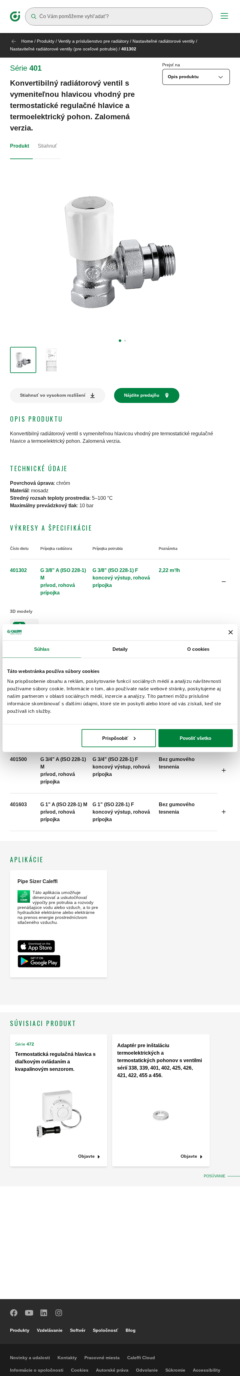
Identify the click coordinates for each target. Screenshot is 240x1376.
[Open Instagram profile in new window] (59, 1313)
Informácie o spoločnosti (36, 1370)
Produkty (45, 41)
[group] (23, 360)
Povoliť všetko (195, 737)
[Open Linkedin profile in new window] (44, 1313)
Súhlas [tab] (41, 649)
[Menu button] (224, 17)
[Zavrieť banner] (230, 632)
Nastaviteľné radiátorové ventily (163, 41)
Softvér (77, 1330)
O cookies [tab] (198, 649)
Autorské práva (112, 1370)
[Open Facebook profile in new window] (14, 1313)
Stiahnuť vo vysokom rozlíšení (52, 395)
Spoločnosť (105, 1330)
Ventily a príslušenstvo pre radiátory (93, 41)
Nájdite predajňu (141, 395)
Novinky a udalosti (30, 1357)
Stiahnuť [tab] (47, 146)
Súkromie (175, 1370)
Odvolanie (147, 1370)
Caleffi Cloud (141, 1357)
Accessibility (206, 1370)
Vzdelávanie (49, 1330)
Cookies (79, 1370)
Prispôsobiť (115, 737)
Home (27, 41)
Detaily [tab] (120, 649)
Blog (131, 1330)
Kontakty (67, 1357)
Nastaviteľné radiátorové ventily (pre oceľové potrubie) (64, 48)
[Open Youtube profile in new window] (29, 1313)
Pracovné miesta (102, 1357)
